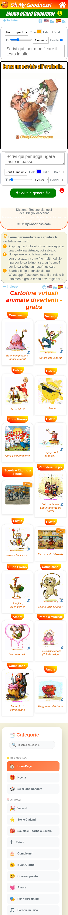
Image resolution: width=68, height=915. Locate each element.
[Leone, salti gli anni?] (50, 592)
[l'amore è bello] (17, 640)
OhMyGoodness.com (35, 224)
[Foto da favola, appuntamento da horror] (50, 494)
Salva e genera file (34, 193)
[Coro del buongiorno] (17, 442)
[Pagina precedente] (4, 286)
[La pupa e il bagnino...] (50, 442)
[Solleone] (50, 395)
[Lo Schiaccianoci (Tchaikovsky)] (50, 640)
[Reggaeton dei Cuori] (50, 694)
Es (64, 21)
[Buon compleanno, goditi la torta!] (17, 342)
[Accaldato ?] (17, 395)
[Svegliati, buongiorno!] (17, 592)
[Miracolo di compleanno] (17, 692)
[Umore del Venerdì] (50, 342)
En (52, 21)
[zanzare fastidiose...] (17, 543)
